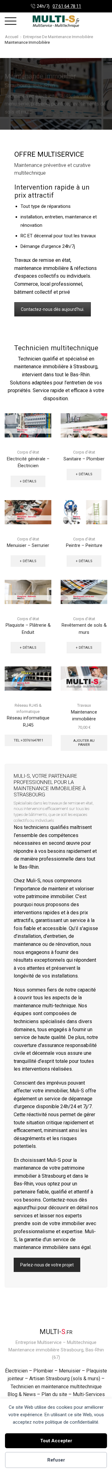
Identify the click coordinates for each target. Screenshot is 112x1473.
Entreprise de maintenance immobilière (58, 36)
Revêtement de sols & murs (84, 628)
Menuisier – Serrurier (28, 545)
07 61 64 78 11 (67, 6)
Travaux (84, 705)
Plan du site (54, 1394)
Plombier (43, 1371)
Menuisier (70, 1371)
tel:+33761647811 (28, 740)
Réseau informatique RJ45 (28, 721)
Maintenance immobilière (84, 715)
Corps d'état (28, 452)
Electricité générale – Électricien (28, 462)
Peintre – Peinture (84, 545)
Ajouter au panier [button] (84, 743)
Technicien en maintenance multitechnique (56, 1387)
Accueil (11, 36)
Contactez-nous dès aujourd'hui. (52, 309)
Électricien (16, 1371)
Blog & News (21, 1394)
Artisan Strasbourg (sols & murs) (64, 1378)
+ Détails (28, 481)
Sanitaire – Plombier (84, 459)
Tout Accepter (56, 1441)
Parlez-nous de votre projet (47, 1264)
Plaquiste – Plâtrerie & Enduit (28, 628)
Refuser (56, 1460)
